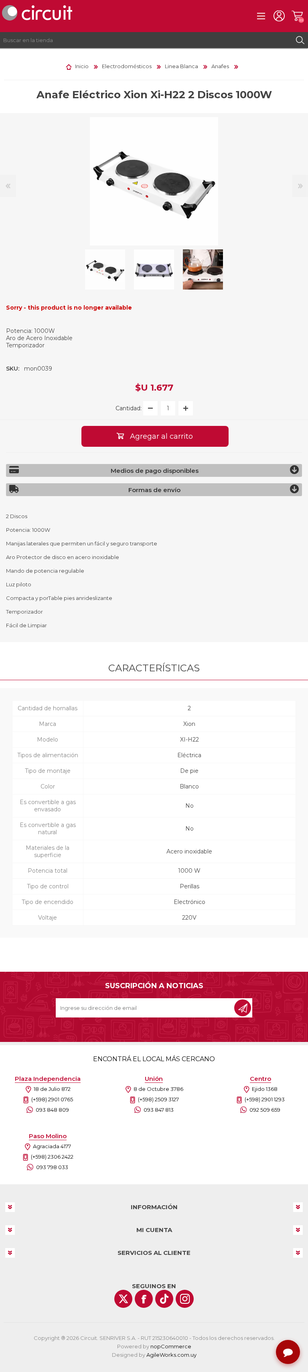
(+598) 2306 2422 (52, 1156)
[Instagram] (185, 1299)
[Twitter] (123, 1299)
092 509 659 (264, 1110)
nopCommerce (170, 1346)
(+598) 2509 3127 (158, 1099)
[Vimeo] (164, 1299)
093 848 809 (52, 1110)
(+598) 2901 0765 (52, 1099)
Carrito (297, 16)
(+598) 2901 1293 (265, 1099)
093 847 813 (159, 1110)
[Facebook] (144, 1299)
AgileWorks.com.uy (171, 1355)
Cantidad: (129, 408)
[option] (105, 269)
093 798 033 (52, 1167)
